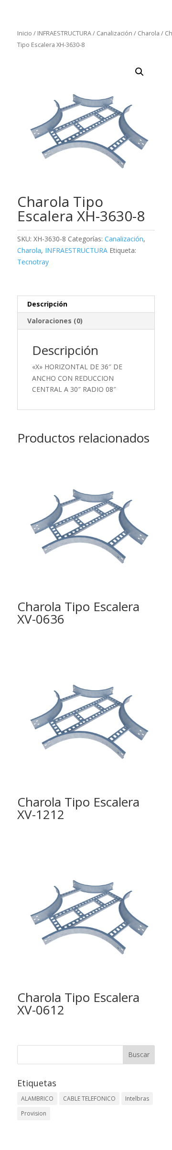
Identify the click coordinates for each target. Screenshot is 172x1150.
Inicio (24, 33)
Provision (33, 1113)
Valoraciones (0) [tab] (55, 320)
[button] (139, 71)
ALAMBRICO (37, 1098)
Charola (149, 33)
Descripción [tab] (47, 303)
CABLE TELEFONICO (89, 1098)
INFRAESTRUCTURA (64, 33)
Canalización (114, 33)
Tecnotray (33, 261)
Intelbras (137, 1098)
